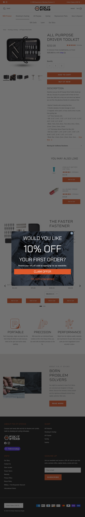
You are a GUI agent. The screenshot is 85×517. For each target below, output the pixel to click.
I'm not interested (42, 279)
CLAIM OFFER (42, 272)
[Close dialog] (72, 233)
